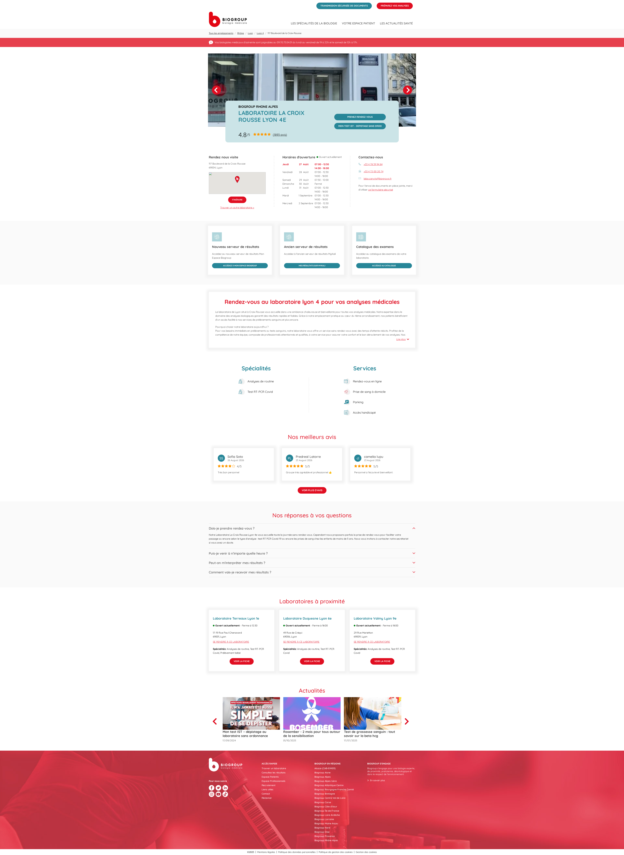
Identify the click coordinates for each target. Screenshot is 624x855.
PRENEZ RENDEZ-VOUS (353, 116)
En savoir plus (377, 780)
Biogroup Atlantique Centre (329, 785)
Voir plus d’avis (312, 490)
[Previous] (216, 721)
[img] (312, 90)
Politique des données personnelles (297, 852)
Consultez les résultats (274, 772)
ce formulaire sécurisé (380, 189)
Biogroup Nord (322, 827)
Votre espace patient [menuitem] (358, 23)
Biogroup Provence (324, 836)
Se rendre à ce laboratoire (231, 641)
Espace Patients (270, 776)
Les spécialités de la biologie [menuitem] (314, 23)
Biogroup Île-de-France (326, 810)
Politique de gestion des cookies (336, 852)
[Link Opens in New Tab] (211, 788)
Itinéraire (235, 199)
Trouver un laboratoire (274, 768)
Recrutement (268, 785)
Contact (266, 793)
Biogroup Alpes (322, 776)
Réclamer (267, 797)
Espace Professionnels (273, 781)
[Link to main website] (228, 19)
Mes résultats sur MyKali (304, 265)
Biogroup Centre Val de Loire (329, 797)
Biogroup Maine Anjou (326, 823)
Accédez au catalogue (376, 265)
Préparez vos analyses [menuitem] (393, 5)
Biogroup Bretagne (324, 793)
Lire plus (401, 339)
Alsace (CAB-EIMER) (325, 768)
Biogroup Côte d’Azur (325, 806)
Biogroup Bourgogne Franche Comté (334, 789)
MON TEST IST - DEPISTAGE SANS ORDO (358, 125)
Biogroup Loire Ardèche (327, 815)
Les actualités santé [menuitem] (396, 23)
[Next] (407, 90)
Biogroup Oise (322, 831)
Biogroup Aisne (322, 772)
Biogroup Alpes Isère (325, 781)
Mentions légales (266, 852)
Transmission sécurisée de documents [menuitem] (342, 5)
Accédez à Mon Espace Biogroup (234, 265)
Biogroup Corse (322, 802)
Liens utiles (267, 789)
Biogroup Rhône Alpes (326, 840)
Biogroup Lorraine (324, 819)
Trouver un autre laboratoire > (237, 207)
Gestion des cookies (366, 852)
